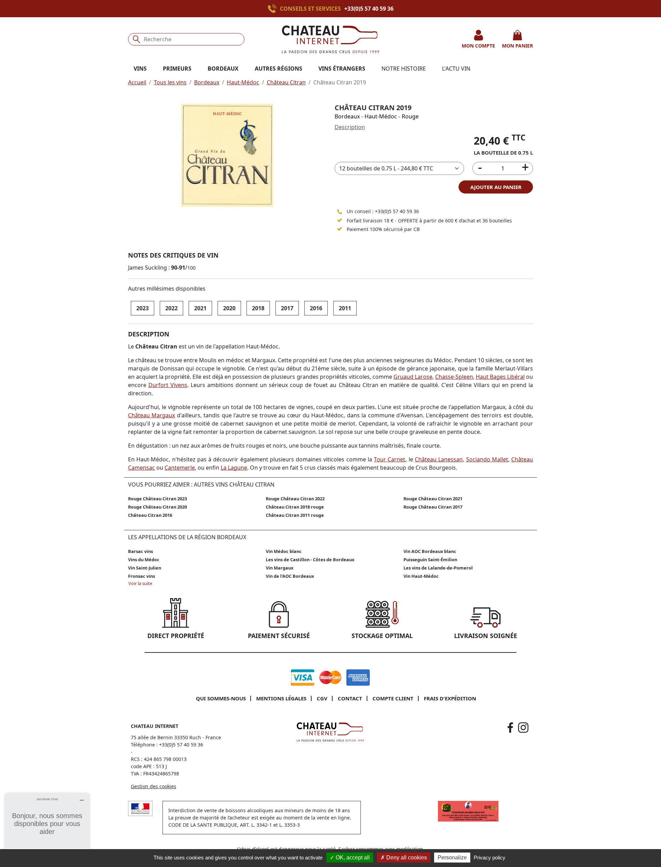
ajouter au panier (496, 187)
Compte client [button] (393, 698)
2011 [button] (345, 308)
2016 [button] (316, 308)
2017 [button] (287, 308)
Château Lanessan (439, 459)
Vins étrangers (341, 68)
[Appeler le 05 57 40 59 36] (340, 211)
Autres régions (278, 68)
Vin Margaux (279, 568)
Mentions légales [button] (281, 698)
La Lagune (234, 467)
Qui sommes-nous (221, 698)
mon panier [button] (517, 45)
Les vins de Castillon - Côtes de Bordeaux (310, 559)
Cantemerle (180, 467)
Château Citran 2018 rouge (295, 507)
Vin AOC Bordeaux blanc (429, 551)
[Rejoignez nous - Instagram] (523, 727)
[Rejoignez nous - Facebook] (510, 727)
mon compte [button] (478, 45)
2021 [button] (200, 308)
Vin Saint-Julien (144, 568)
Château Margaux (151, 415)
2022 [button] (171, 308)
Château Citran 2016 (150, 515)
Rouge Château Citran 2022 (295, 498)
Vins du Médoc (143, 559)
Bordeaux (206, 82)
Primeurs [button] (177, 68)
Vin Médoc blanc (284, 551)
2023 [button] (142, 308)
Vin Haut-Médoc (421, 576)
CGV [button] (322, 698)
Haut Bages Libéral (500, 376)
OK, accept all (352, 857)
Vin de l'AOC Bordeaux (290, 576)
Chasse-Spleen (454, 376)
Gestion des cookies (153, 786)
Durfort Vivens (167, 385)
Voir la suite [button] (140, 583)
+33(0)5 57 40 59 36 (369, 8)
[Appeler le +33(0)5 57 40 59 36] (274, 8)
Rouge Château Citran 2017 (432, 507)
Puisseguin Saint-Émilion (430, 559)
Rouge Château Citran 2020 (157, 507)
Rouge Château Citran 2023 (157, 498)
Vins (140, 68)
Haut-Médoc (243, 82)
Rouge (410, 116)
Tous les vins (170, 82)
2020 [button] (229, 308)
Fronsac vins (141, 576)
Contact (350, 698)
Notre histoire (403, 68)
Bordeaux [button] (223, 68)
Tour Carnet (389, 459)
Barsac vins (140, 551)
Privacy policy (489, 857)
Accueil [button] (137, 82)
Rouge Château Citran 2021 (432, 498)
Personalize (452, 857)
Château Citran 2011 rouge (295, 515)
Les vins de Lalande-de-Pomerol (438, 568)
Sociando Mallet (487, 459)
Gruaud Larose (413, 376)
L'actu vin (456, 68)
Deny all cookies (406, 857)
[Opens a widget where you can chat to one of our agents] (47, 828)
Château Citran (286, 82)
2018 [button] (258, 308)
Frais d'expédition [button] (450, 698)
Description (350, 127)
